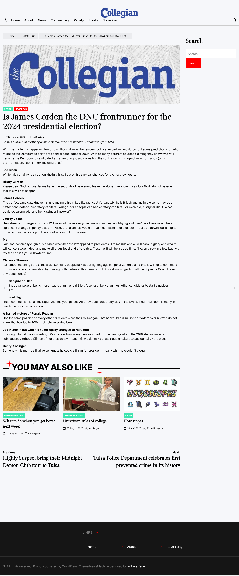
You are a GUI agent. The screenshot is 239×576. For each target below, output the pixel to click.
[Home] (10, 39)
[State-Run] (28, 39)
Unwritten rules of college (85, 421)
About (28, 20)
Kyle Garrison (37, 137)
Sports (93, 20)
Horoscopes (133, 421)
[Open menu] (5, 20)
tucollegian (34, 433)
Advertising (174, 547)
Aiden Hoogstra (155, 428)
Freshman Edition (13, 415)
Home (15, 20)
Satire (7, 109)
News (42, 20)
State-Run (110, 20)
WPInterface (136, 566)
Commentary (60, 20)
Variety (79, 20)
